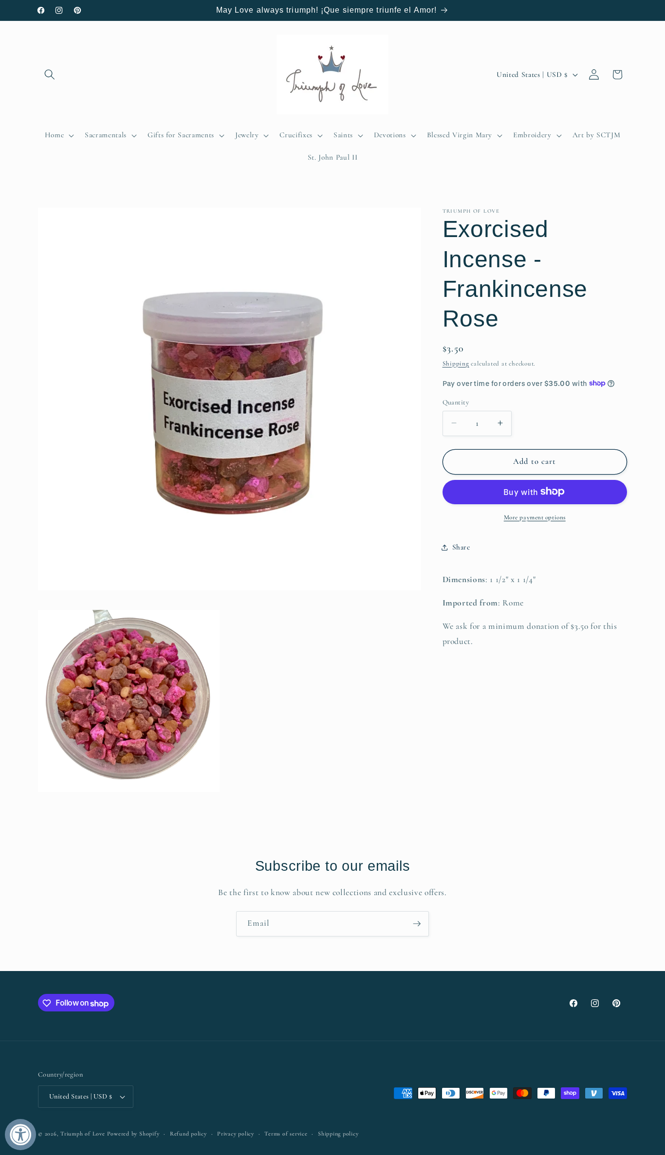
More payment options (535, 517)
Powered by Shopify (133, 1133)
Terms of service (285, 1133)
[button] (49, 74)
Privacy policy (235, 1133)
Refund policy (188, 1133)
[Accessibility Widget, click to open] (20, 1134)
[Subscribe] (416, 923)
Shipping (456, 363)
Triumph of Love (82, 1133)
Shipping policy (338, 1133)
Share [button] (461, 547)
